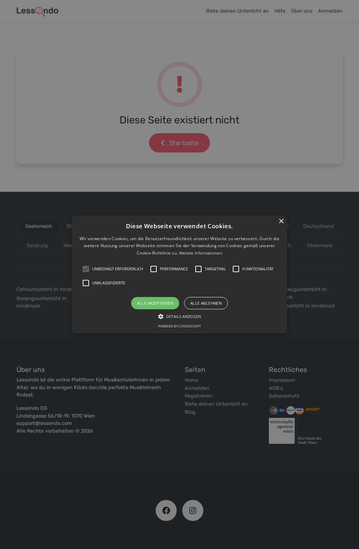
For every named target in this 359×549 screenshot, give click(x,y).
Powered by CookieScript (179, 326)
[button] (179, 274)
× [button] (281, 221)
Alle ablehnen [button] (206, 303)
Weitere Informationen (200, 253)
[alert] (179, 274)
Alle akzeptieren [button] (155, 303)
